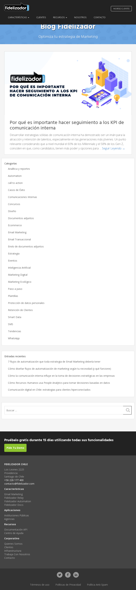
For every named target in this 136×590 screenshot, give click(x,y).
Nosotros (80, 17)
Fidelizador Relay (14, 497)
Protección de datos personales (26, 303)
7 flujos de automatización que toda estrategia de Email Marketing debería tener (54, 361)
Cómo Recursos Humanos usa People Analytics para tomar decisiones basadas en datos (59, 382)
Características (17, 17)
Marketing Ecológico (19, 281)
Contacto (100, 17)
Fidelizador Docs (13, 504)
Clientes (41, 17)
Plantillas (13, 296)
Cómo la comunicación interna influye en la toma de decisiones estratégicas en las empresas (61, 375)
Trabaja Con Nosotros (17, 554)
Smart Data (14, 317)
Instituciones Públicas (16, 515)
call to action (15, 183)
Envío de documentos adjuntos (26, 246)
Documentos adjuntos (21, 218)
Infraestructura (12, 550)
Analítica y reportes (19, 168)
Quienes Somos (13, 543)
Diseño (12, 211)
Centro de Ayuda (13, 533)
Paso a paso (15, 288)
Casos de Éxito (16, 190)
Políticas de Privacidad (68, 584)
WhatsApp (14, 338)
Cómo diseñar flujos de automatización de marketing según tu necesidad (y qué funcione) (59, 368)
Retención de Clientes (20, 310)
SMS (10, 324)
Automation (15, 175)
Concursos (14, 204)
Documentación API (15, 529)
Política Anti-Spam (97, 584)
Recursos (59, 17)
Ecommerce (15, 225)
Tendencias (14, 331)
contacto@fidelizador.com (19, 483)
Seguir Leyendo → (113, 148)
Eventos (12, 260)
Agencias (9, 519)
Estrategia (13, 253)
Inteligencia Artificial (19, 267)
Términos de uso (39, 584)
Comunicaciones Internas (22, 197)
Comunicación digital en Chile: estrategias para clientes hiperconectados (49, 389)
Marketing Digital (17, 274)
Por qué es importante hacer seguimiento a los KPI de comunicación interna (67, 125)
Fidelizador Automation (17, 501)
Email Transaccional (19, 239)
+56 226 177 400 (14, 480)
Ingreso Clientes (121, 8)
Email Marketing (17, 232)
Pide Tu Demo (15, 447)
